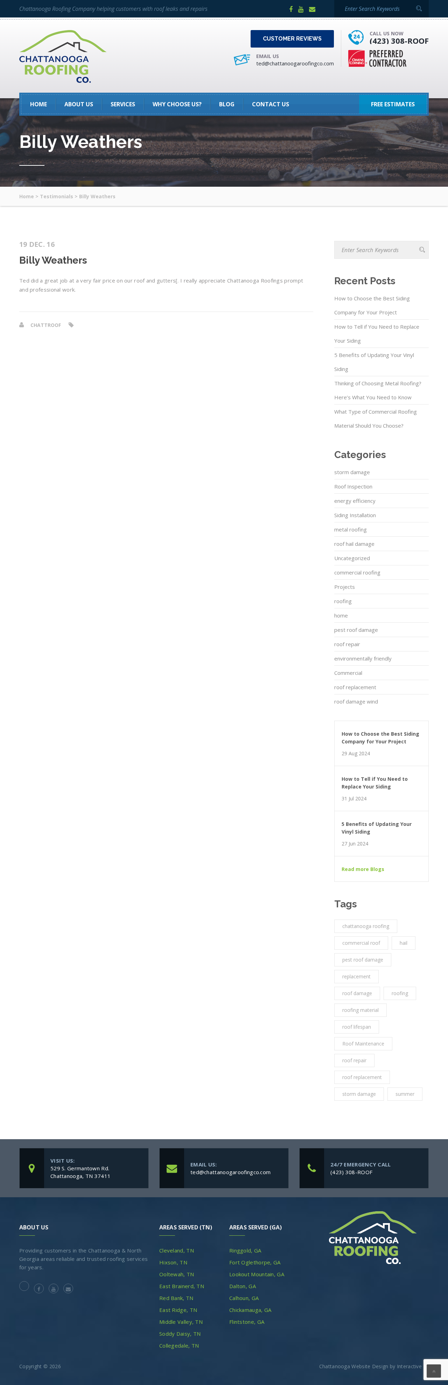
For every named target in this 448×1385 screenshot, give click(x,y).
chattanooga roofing (365, 926)
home (341, 615)
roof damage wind (356, 701)
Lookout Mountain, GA (256, 1274)
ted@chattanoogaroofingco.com (295, 63)
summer (405, 1094)
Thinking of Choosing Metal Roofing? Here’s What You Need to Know (377, 390)
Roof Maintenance (363, 1043)
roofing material (360, 1010)
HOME (38, 104)
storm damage (352, 472)
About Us (78, 104)
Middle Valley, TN (181, 1321)
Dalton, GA (242, 1286)
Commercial (348, 672)
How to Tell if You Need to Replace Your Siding (376, 333)
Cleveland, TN (176, 1250)
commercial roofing (357, 572)
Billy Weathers (53, 260)
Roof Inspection (353, 486)
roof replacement (355, 687)
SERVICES (123, 104)
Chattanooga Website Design (353, 1366)
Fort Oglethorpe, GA (255, 1262)
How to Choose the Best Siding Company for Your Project (372, 305)
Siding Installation (355, 515)
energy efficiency (355, 500)
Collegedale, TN (179, 1345)
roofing (343, 601)
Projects (344, 586)
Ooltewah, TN (176, 1274)
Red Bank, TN (176, 1297)
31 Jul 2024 (354, 798)
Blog (226, 104)
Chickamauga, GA (250, 1309)
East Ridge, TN (178, 1309)
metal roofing (350, 529)
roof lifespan (356, 1026)
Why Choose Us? (177, 104)
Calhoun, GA (244, 1297)
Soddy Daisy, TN (180, 1333)
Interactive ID (413, 1366)
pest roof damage (356, 629)
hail (403, 943)
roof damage (357, 993)
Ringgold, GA (245, 1250)
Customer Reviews (292, 38)
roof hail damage (354, 543)
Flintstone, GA (246, 1321)
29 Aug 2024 (356, 753)
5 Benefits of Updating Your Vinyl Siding (374, 361)
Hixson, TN (173, 1262)
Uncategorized (352, 558)
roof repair (347, 644)
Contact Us (270, 104)
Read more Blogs (363, 869)
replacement (356, 976)
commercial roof (361, 943)
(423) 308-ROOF (399, 40)
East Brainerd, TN (181, 1286)
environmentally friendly (363, 658)
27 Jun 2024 (355, 843)
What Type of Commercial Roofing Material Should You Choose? (375, 418)
